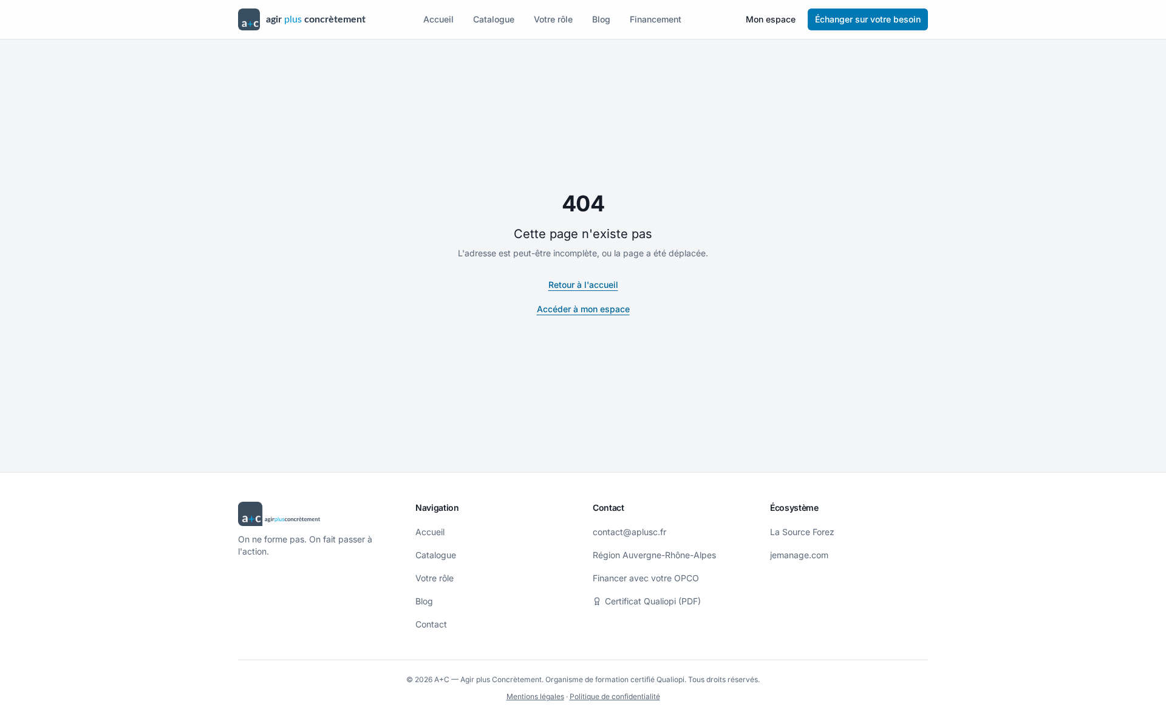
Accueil (438, 19)
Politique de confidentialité (615, 696)
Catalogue (493, 19)
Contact (431, 624)
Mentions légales (535, 696)
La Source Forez (802, 532)
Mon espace (771, 19)
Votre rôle (553, 19)
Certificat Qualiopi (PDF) (653, 601)
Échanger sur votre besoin (868, 19)
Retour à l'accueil (583, 284)
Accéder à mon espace (583, 309)
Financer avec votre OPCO (646, 578)
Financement (655, 19)
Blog (601, 19)
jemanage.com (799, 555)
